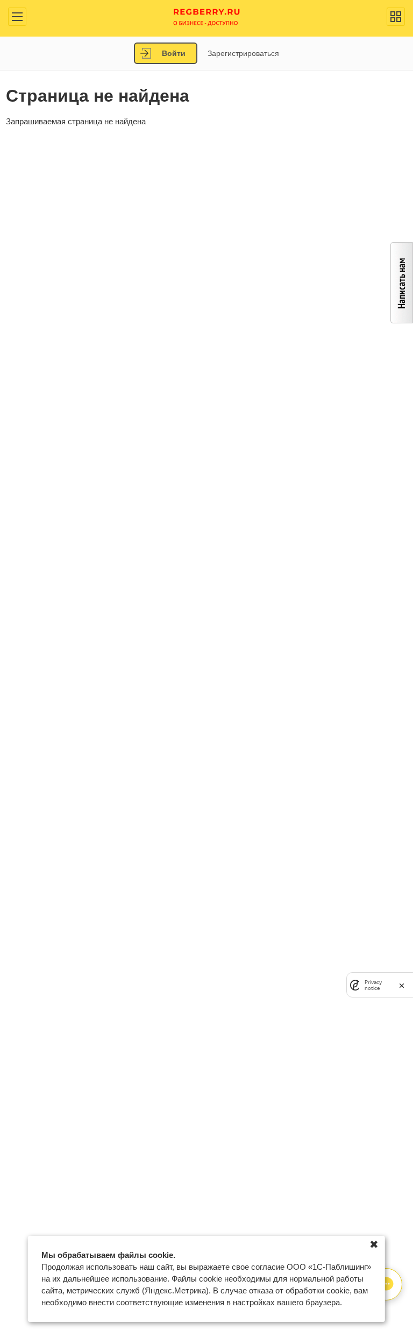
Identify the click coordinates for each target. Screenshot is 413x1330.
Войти (174, 53)
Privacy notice (373, 985)
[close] (402, 985)
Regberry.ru (206, 16)
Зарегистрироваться (243, 53)
